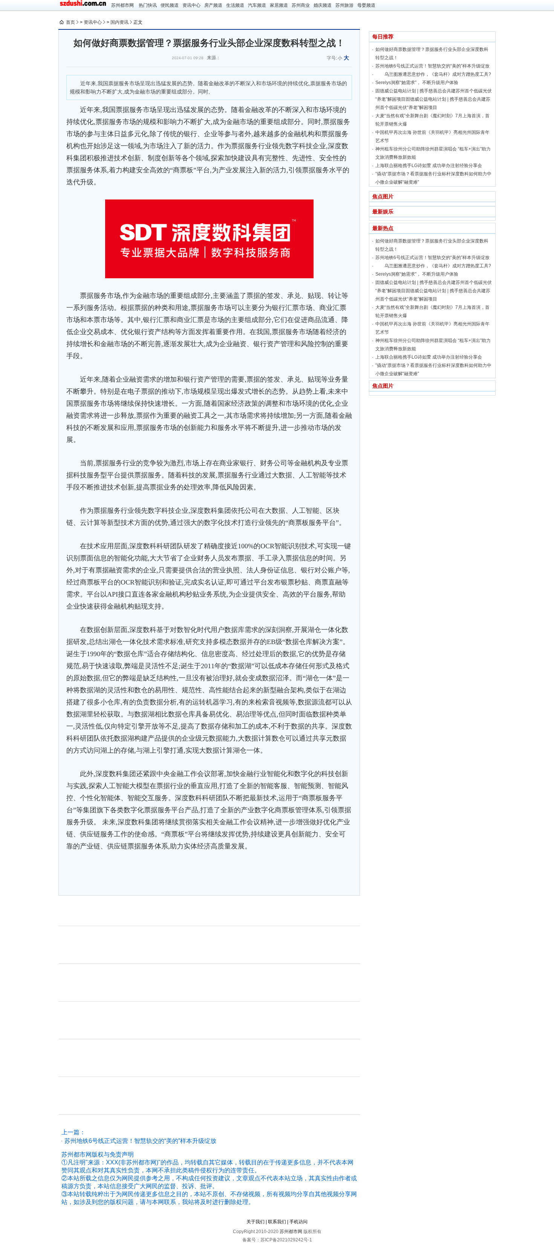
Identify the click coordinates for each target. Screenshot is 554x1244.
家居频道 (279, 5)
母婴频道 (366, 5)
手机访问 (298, 1221)
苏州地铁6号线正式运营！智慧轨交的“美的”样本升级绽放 (140, 1141)
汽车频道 (257, 5)
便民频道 (170, 5)
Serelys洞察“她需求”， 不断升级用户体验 (416, 82)
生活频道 (235, 5)
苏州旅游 (344, 5)
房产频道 (213, 5)
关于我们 (255, 1221)
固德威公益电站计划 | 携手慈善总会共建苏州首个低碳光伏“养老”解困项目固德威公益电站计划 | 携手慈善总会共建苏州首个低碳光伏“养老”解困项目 (433, 99)
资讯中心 (191, 5)
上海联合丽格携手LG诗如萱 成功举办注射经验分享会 (428, 165)
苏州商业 (301, 5)
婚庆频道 (323, 5)
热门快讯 (148, 5)
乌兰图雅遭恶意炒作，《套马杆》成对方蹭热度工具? (433, 74)
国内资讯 (119, 22)
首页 (70, 22)
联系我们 (277, 1221)
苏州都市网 (122, 5)
